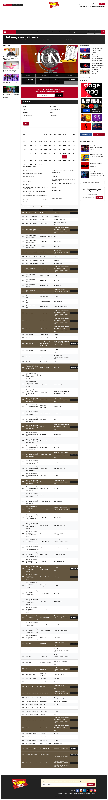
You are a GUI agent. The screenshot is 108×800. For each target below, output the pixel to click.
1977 (40, 153)
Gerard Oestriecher (45, 743)
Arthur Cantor (44, 708)
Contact (70, 793)
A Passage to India (59, 624)
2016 (45, 138)
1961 (69, 157)
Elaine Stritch (43, 610)
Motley (42, 260)
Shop (60, 32)
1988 (36, 149)
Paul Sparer (43, 419)
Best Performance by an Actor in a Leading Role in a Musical (35, 196)
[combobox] (36, 109)
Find (26, 123)
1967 (40, 157)
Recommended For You (86, 141)
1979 (31, 153)
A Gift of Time (57, 413)
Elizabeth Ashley (44, 541)
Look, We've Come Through (61, 548)
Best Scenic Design (56, 190)
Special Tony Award (57, 198)
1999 (31, 145)
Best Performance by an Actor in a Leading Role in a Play (35, 200)
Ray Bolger (43, 434)
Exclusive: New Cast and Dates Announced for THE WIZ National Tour (11, 92)
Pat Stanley (43, 561)
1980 (74, 149)
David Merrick (43, 714)
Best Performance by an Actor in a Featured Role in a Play (34, 192)
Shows (33, 32)
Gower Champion (45, 275)
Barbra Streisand (44, 534)
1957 (40, 160)
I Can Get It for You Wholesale (59, 534)
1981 (69, 149)
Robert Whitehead (45, 687)
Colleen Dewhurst (45, 630)
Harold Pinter (43, 656)
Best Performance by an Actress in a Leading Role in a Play (63, 184)
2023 (59, 134)
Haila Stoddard (44, 737)
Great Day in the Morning (61, 306)
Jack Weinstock (44, 321)
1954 (55, 160)
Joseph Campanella (45, 413)
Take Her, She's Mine (59, 540)
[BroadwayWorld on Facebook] (77, 790)
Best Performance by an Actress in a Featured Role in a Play (63, 175)
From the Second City (60, 468)
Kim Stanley (43, 637)
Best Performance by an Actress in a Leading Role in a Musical (63, 179)
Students (54, 32)
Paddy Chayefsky (45, 650)
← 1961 (6, 42)
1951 (69, 160)
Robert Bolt (43, 644)
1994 (55, 145)
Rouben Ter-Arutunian (43, 674)
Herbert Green (44, 241)
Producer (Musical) (57, 196)
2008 (36, 142)
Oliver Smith (43, 682)
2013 (60, 138)
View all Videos (84, 77)
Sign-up (95, 3)
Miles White (43, 263)
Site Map (94, 793)
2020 (74, 134)
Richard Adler (43, 376)
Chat (44, 32)
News (28, 32)
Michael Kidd (43, 219)
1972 (64, 153)
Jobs (49, 32)
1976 (45, 153)
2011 (69, 138)
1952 (64, 160)
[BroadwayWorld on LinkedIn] (84, 790)
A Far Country (57, 637)
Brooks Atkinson (44, 748)
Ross (55, 419)
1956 (45, 160)
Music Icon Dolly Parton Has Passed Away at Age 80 (10, 67)
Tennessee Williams (45, 662)
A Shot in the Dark (58, 398)
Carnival (56, 275)
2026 (45, 134)
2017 (40, 138)
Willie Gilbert (43, 329)
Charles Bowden (44, 698)
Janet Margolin (44, 554)
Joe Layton (43, 213)
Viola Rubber (43, 701)
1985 (50, 149)
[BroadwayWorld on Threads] (91, 790)
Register (90, 32)
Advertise (60, 793)
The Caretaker (58, 301)
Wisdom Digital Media (72, 796)
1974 (55, 153)
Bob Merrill (43, 350)
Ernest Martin (43, 728)
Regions (88, 793)
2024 (55, 134)
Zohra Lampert (44, 548)
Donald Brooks (44, 257)
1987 (40, 149)
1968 (36, 157)
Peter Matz (43, 246)
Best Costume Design (28, 176)
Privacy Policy (92, 796)
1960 (74, 157)
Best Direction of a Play (29, 181)
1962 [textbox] (25, 109)
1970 (74, 153)
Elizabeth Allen (44, 517)
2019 (31, 138)
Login (98, 32)
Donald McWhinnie (45, 301)
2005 (50, 142)
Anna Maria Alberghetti (43, 585)
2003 (59, 142)
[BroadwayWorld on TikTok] (87, 790)
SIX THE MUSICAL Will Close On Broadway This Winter (11, 79)
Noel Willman (43, 291)
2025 (50, 134)
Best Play (54, 187)
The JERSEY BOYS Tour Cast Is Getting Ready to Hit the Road (98, 71)
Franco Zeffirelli (44, 754)
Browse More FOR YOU (91, 182)
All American (57, 285)
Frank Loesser (43, 392)
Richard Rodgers (44, 362)
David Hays (43, 678)
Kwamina (56, 216)
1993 (60, 145)
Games (65, 32)
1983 (60, 149)
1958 (36, 160)
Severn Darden (44, 468)
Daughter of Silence (59, 554)
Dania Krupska (44, 223)
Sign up (99, 197)
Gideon (56, 296)
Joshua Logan (44, 285)
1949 (31, 164)
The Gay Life (57, 241)
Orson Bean (43, 462)
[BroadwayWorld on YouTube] (94, 790)
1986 (45, 149)
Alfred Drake (43, 441)
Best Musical (26, 184)
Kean (55, 236)
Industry (39, 32)
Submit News (81, 793)
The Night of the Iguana (60, 616)
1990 (74, 145)
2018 (36, 138)
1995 (50, 145)
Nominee (25, 112)
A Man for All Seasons (59, 289)
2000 (74, 142)
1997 (40, 145)
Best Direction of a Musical (29, 179)
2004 (55, 142)
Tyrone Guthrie (44, 296)
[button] (103, 32)
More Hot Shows (86, 134)
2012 (64, 138)
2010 (74, 138)
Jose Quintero (44, 306)
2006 (45, 142)
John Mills (42, 495)
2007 (40, 142)
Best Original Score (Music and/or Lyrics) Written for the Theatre (35, 187)
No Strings (56, 213)
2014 (55, 138)
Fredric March (44, 488)
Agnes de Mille (44, 216)
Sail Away (56, 610)
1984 (55, 149)
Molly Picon (43, 601)
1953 (60, 160)
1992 (64, 145)
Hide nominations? (29, 119)
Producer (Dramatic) (57, 193)
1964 (55, 157)
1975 (50, 153)
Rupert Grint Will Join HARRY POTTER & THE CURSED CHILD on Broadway (10, 54)
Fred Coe (42, 704)
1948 (36, 164)
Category (53, 106)
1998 (36, 145)
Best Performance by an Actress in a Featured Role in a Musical (63, 171)
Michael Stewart (44, 334)
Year (24, 106)
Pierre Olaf (43, 475)
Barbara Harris (44, 525)
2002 (64, 142)
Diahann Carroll (44, 577)
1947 (40, 164)
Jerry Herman (44, 357)
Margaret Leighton (45, 617)
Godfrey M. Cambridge (43, 406)
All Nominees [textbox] (28, 115)
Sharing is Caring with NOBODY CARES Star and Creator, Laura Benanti (98, 65)
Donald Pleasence (45, 501)
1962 (64, 157)
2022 (64, 134)
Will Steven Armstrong (43, 668)
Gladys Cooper (44, 624)
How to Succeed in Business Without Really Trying (61, 228)
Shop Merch (8, 4)
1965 (50, 157)
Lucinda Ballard (44, 252)
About (65, 793)
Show (51, 112)
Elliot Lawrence (44, 230)
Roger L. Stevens (44, 693)
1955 (50, 160)
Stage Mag (72, 32)
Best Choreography (28, 170)
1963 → (11, 42)
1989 (31, 149)
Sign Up (59, 95)
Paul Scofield (43, 482)
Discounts (98, 134)
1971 (69, 153)
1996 (45, 145)
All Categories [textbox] (55, 109)
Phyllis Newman (44, 509)
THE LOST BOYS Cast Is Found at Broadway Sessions (97, 50)
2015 (50, 138)
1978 (36, 153)
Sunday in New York (59, 561)
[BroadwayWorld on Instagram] (80, 790)
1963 (60, 157)
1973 (60, 153)
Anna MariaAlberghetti (44, 568)
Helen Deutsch (44, 338)
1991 (69, 145)
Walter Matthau (44, 400)
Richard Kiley (43, 447)
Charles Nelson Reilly (45, 454)
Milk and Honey (58, 263)
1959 (31, 160)
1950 (74, 160)
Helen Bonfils (43, 733)
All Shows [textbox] (54, 115)
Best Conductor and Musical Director (32, 173)
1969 (31, 157)
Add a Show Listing (17, 4)
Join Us (75, 793)
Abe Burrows (43, 269)
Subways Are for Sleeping (61, 219)
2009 (31, 142)
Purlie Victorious (58, 406)
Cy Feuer (42, 720)
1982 (64, 149)
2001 (69, 142)
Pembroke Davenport (46, 236)
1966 (45, 157)
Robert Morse (43, 427)
